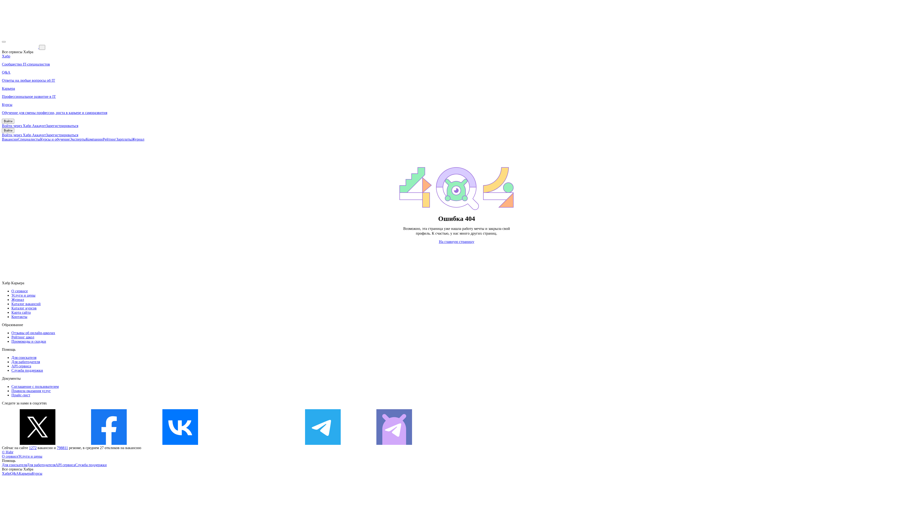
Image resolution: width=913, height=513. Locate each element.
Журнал (138, 139)
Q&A (14, 473)
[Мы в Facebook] (109, 444)
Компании (94, 139)
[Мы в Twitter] (37, 444)
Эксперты (78, 139)
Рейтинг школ (22, 337)
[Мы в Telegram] (323, 444)
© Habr (7, 452)
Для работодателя (25, 362)
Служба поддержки (27, 370)
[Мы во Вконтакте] (180, 444)
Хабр (6, 473)
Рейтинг (109, 139)
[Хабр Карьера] (20, 47)
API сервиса (21, 366)
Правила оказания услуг (31, 391)
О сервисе (19, 291)
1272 (33, 448)
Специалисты (29, 139)
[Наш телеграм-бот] (394, 444)
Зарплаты (124, 139)
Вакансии (10, 139)
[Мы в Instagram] (251, 444)
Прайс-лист (20, 395)
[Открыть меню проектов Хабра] (4, 42)
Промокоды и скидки (28, 341)
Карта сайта (21, 312)
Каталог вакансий (26, 304)
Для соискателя (23, 358)
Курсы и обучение (55, 139)
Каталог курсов (24, 308)
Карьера (25, 473)
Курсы (37, 473)
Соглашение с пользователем (35, 387)
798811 (62, 448)
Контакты (19, 317)
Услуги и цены (23, 295)
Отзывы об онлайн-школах (33, 333)
